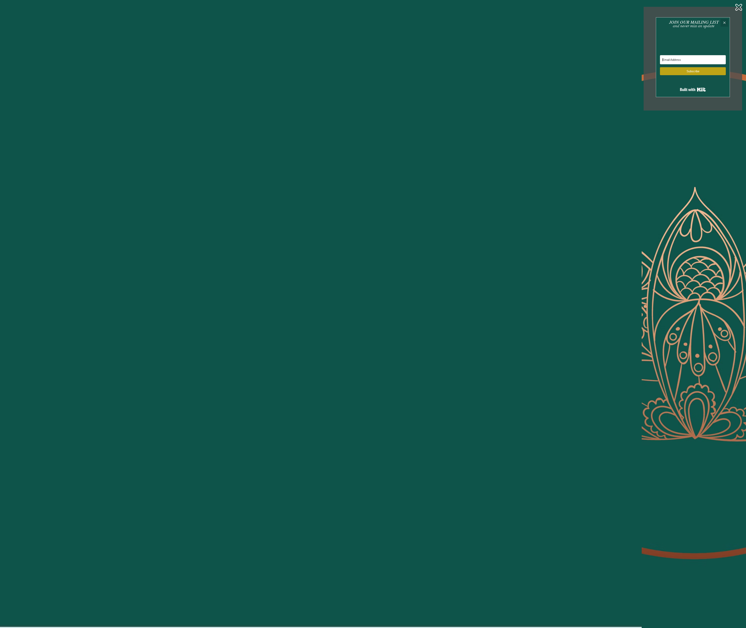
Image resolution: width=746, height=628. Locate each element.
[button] (738, 7)
